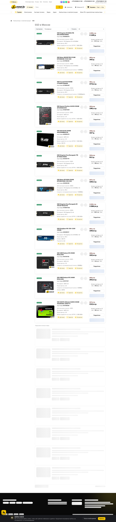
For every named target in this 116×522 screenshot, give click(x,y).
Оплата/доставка (29, 1)
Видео (48, 12)
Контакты (45, 1)
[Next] (104, 12)
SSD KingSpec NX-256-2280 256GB (66, 229)
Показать (74, 29)
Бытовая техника (39, 12)
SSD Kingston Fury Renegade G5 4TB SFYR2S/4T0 (67, 204)
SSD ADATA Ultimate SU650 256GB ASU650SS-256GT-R (68, 302)
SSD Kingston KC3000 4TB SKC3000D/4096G (65, 33)
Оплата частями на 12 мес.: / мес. (97, 40)
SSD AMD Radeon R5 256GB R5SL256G (66, 253)
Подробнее (96, 46)
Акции (50, 1)
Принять (101, 518)
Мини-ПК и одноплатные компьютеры (91, 12)
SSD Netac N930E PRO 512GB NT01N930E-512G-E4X (66, 58)
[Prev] (11, 12)
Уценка (19, 12)
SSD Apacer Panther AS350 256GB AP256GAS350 (68, 107)
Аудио (54, 12)
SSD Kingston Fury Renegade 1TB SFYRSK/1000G (67, 156)
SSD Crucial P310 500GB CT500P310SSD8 (64, 82)
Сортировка (39, 29)
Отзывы (37, 1)
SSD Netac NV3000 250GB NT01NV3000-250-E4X (65, 180)
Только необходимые (90, 518)
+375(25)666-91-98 (101, 1)
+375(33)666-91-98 (89, 1)
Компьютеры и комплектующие (68, 12)
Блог (41, 1)
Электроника (28, 12)
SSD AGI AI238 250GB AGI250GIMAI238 (64, 131)
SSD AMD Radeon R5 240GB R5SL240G (66, 278)
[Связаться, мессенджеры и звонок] (3, 512)
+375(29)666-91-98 (77, 1)
